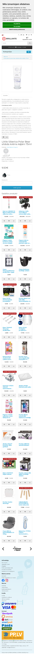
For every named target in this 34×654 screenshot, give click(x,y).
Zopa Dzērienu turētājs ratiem (24, 270)
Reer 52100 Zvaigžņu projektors (23, 329)
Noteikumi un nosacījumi (8, 571)
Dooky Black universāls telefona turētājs (25, 416)
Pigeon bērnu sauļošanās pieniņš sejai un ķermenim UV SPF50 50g (24, 243)
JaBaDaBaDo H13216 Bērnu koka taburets (24, 503)
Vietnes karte (5, 591)
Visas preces (5, 587)
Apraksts (5, 95)
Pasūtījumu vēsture (7, 597)
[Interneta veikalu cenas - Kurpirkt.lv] (22, 640)
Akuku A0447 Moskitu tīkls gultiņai (7, 445)
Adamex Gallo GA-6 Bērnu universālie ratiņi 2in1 (24, 213)
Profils (3, 595)
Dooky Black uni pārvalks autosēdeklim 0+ (25, 300)
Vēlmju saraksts (6, 599)
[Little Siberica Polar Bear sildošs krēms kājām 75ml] (17, 77)
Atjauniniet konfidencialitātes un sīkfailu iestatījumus (15, 652)
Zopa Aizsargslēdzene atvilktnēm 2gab (8, 270)
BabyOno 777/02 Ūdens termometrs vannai (25, 533)
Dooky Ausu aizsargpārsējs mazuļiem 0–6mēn (24, 359)
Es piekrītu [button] (17, 23)
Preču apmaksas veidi (7, 567)
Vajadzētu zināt (6, 564)
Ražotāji (4, 585)
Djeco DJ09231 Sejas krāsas (8, 473)
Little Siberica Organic (12, 147)
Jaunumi (4, 600)
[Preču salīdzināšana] (29, 34)
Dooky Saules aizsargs (7, 502)
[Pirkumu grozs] (31, 34)
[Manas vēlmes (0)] (26, 34)
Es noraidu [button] (17, 26)
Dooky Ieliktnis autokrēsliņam (24, 444)
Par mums (4, 562)
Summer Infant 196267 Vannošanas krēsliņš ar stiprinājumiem (8, 388)
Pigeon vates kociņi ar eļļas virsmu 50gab (7, 241)
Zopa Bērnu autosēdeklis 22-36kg (8, 532)
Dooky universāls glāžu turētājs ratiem (25, 474)
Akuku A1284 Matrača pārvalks (25, 386)
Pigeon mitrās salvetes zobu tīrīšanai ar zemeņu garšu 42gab (8, 417)
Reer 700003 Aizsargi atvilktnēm (7, 329)
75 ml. (8, 175)
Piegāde (4, 566)
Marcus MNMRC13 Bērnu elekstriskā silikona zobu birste (9, 213)
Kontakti (4, 576)
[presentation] (3, 549)
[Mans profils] (24, 34)
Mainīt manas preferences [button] (17, 29)
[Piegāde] (21, 34)
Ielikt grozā (17, 188)
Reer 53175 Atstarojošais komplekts (7, 300)
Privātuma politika (6, 569)
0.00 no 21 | (17, 47)
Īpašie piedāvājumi (6, 589)
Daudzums (4, 180)
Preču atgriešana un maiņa (9, 577)
